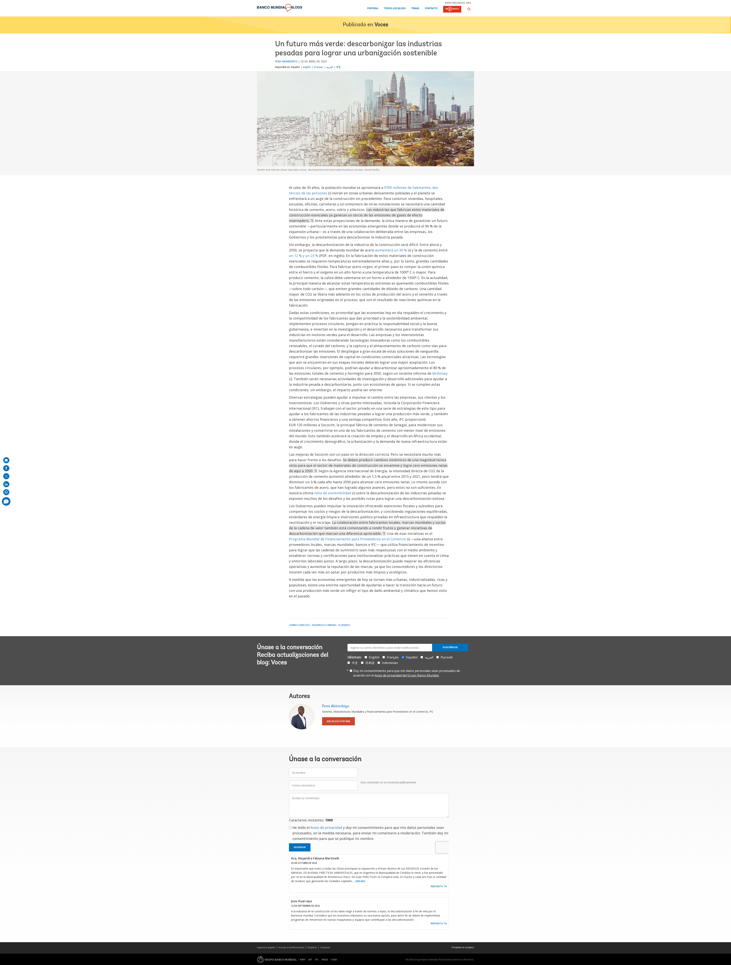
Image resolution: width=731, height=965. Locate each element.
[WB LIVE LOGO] (452, 9)
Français (318, 67)
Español (295, 67)
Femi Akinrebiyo (286, 61)
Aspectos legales (266, 947)
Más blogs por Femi (338, 721)
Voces (381, 25)
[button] (469, 9)
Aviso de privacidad (326, 827)
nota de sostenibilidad (332, 493)
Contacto (431, 8)
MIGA (325, 959)
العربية (329, 67)
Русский (446, 657)
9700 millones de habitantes (407, 187)
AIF (310, 959)
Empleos (312, 947)
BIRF (302, 959)
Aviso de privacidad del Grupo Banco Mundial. (407, 675)
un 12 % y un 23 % (303, 255)
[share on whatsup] (6, 492)
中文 (338, 67)
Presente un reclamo (463, 947)
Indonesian (390, 663)
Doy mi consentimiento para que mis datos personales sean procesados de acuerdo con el (406, 673)
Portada (372, 8)
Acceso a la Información (291, 947)
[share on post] (6, 476)
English (307, 67)
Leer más (360, 881)
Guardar (300, 847)
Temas (415, 8)
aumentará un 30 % (391, 250)
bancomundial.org (458, 3)
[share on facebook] (6, 468)
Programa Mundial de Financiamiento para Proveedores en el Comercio (347, 539)
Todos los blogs (394, 8)
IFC (317, 959)
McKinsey (440, 373)
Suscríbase (450, 647)
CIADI (334, 959)
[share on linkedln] (6, 484)
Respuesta (437, 886)
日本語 (369, 663)
